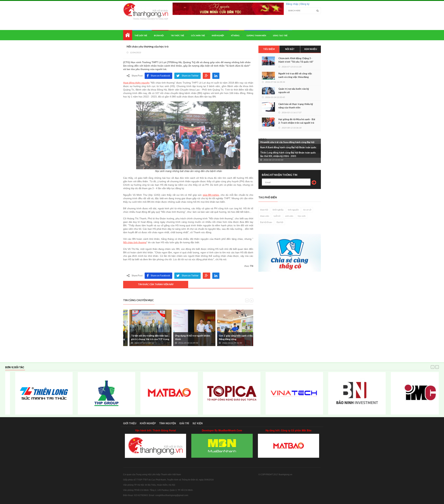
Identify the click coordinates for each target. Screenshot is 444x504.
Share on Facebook (160, 75)
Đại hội (280, 222)
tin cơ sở (307, 209)
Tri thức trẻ (177, 35)
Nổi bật (289, 49)
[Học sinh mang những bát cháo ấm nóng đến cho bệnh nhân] (188, 135)
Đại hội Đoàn (266, 222)
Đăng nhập (292, 4)
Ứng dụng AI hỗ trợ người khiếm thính (186, 337)
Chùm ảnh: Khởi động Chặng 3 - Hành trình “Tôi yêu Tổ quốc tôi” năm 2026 (295, 62)
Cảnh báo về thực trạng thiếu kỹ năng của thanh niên (295, 106)
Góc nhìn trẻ (198, 35)
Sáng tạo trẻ (280, 35)
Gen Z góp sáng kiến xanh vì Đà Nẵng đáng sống (229, 337)
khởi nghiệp (278, 209)
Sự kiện (198, 423)
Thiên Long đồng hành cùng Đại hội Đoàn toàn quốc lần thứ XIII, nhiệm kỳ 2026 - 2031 (288, 154)
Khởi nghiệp (218, 35)
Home (127, 35)
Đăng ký (304, 4)
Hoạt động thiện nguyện (136, 82)
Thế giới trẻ (140, 35)
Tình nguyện (167, 423)
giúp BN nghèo (211, 194)
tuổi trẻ (277, 216)
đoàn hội (264, 209)
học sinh (302, 216)
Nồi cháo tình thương (134, 242)
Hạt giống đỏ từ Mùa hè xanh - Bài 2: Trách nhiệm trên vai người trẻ (296, 121)
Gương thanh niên (256, 35)
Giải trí (184, 423)
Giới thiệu (129, 423)
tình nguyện (293, 209)
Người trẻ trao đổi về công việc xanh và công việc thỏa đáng (295, 75)
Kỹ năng (235, 35)
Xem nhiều (310, 49)
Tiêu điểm (269, 49)
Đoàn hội (159, 35)
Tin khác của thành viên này (156, 284)
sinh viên (289, 216)
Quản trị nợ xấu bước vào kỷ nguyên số (293, 90)
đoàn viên (264, 216)
